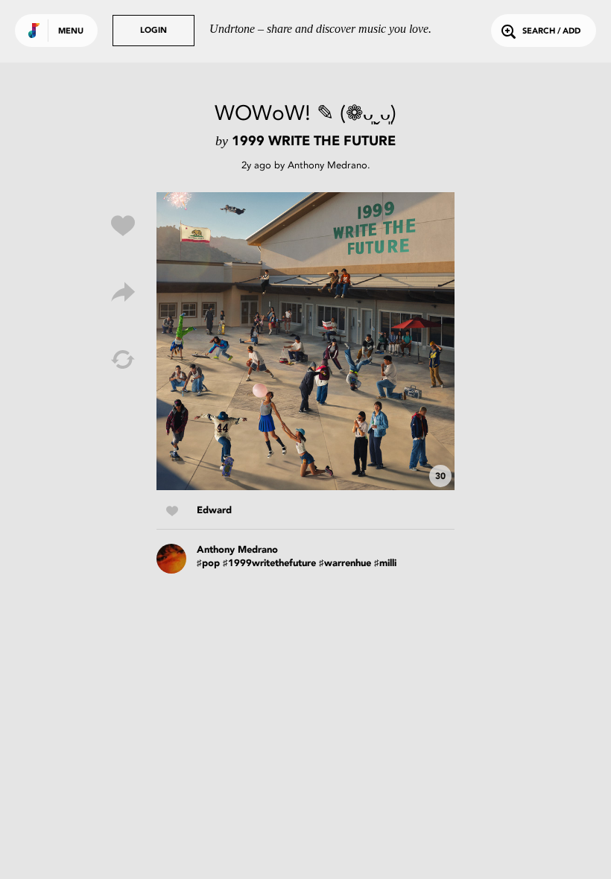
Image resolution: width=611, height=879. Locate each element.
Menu (70, 32)
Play (305, 341)
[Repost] (122, 359)
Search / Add (551, 32)
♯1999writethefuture (269, 563)
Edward (214, 510)
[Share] (122, 292)
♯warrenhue (345, 563)
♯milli (385, 563)
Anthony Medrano (327, 165)
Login (153, 31)
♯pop (208, 563)
